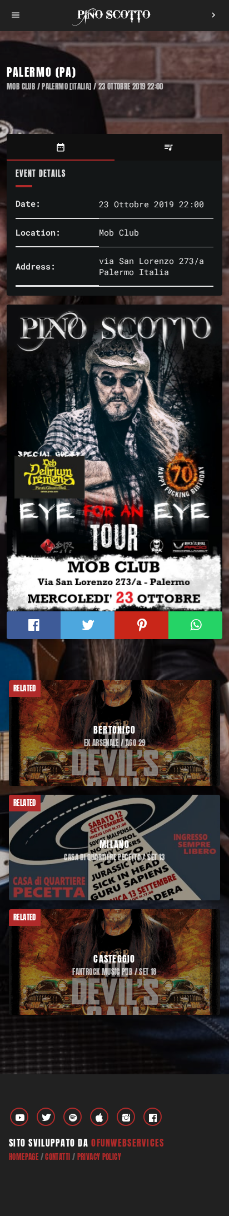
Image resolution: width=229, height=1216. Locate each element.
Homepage (23, 1157)
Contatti (57, 1157)
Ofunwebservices (127, 1142)
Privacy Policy (99, 1157)
